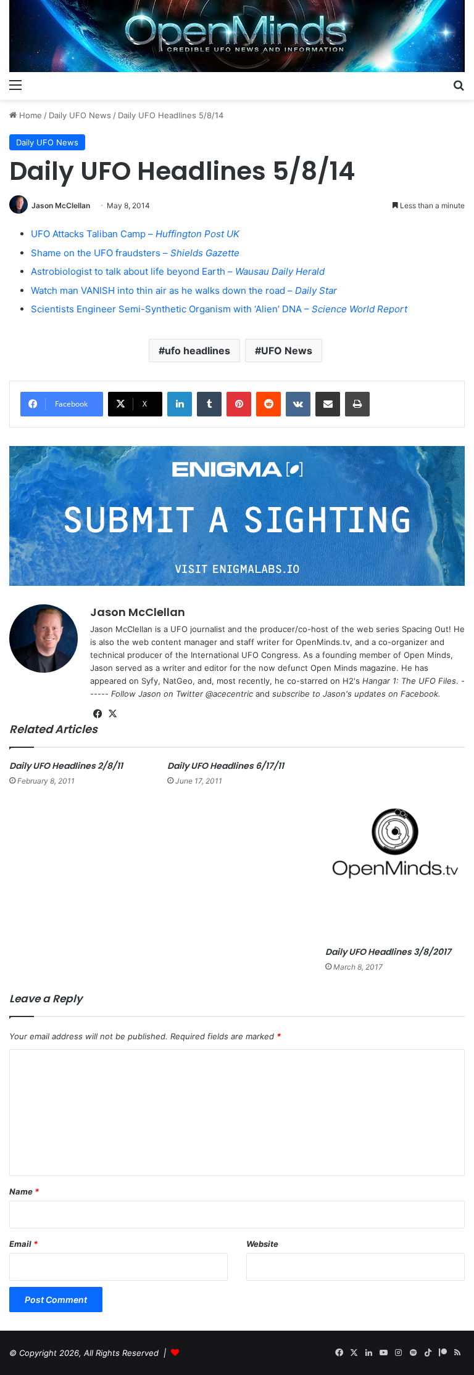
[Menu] (15, 84)
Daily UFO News (80, 115)
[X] (112, 714)
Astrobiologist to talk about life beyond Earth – (178, 271)
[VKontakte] (298, 404)
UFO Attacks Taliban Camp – (135, 234)
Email (23, 1244)
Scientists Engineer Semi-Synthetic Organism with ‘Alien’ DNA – (219, 309)
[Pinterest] (239, 404)
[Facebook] (97, 714)
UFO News (286, 350)
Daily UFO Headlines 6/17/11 (225, 766)
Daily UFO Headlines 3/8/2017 (388, 952)
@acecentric (229, 694)
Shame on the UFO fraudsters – (135, 253)
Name (24, 1191)
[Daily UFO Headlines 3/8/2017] (395, 850)
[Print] (357, 404)
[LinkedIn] (179, 404)
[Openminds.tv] (237, 36)
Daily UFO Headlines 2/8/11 (66, 766)
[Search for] (458, 84)
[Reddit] (268, 404)
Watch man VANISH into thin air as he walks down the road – (184, 290)
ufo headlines (197, 350)
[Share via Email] (327, 404)
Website (262, 1244)
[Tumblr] (209, 404)
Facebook (419, 694)
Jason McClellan (60, 205)
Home (29, 115)
